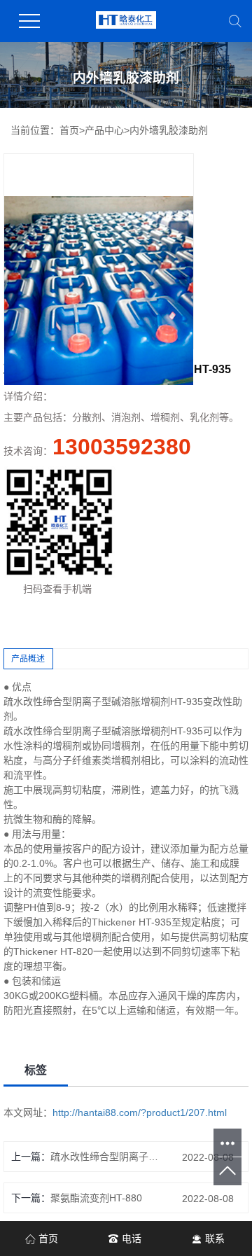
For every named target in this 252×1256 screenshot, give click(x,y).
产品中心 (104, 130)
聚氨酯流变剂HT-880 (96, 1197)
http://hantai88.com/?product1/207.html (139, 1112)
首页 (69, 130)
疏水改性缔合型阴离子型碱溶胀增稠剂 (107, 1156)
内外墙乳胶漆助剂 (169, 130)
